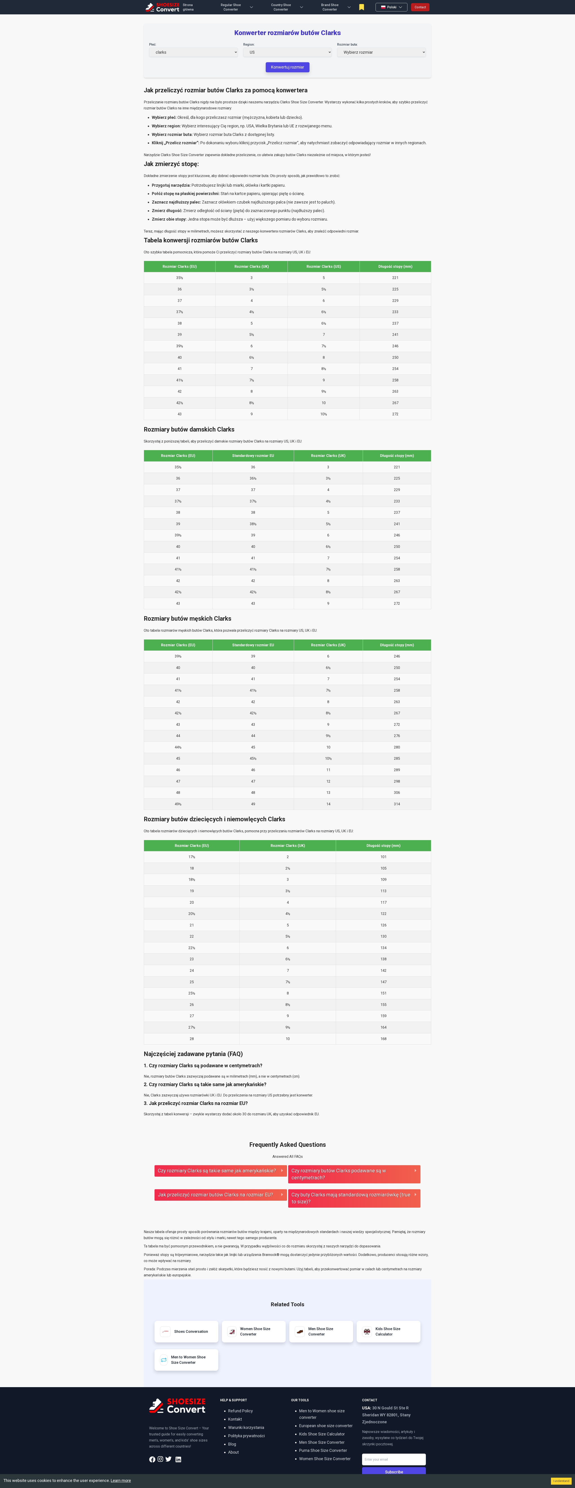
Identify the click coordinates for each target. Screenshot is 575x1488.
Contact (420, 7)
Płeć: (152, 44)
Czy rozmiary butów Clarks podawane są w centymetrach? (339, 1174)
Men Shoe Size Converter (322, 1442)
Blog (232, 1444)
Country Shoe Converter (281, 7)
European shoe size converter (326, 1425)
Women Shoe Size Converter (325, 1458)
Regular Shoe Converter (231, 7)
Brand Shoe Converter (329, 7)
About (233, 1452)
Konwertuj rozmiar (287, 67)
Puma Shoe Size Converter (323, 1450)
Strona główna (188, 7)
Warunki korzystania (246, 1427)
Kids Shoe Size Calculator (322, 1434)
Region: (249, 44)
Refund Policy (240, 1410)
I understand (561, 1481)
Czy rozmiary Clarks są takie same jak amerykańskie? (217, 1171)
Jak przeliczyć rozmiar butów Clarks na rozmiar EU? (215, 1195)
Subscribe (394, 1472)
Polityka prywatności (246, 1435)
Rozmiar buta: (347, 44)
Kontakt (235, 1419)
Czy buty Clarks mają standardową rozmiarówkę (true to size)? (351, 1198)
